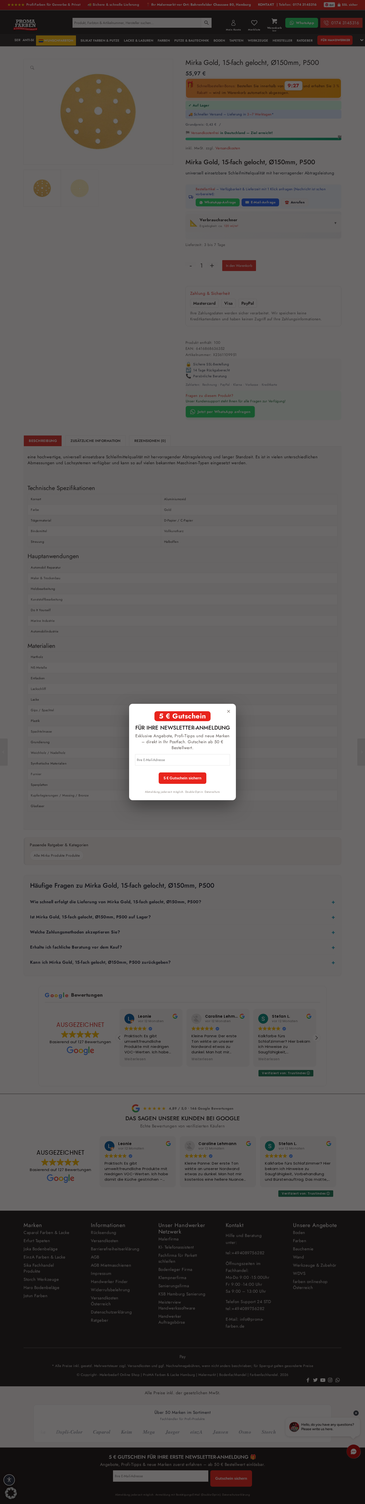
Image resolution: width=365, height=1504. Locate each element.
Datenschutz (212, 792)
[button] (11, 1493)
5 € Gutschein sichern (182, 778)
